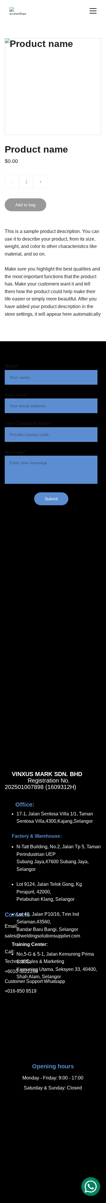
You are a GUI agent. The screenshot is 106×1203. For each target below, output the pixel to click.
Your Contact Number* (28, 423)
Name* (12, 366)
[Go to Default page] (53, 1101)
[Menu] (93, 10)
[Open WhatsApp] (90, 1186)
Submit (51, 498)
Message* (15, 452)
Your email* (17, 394)
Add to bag (25, 204)
